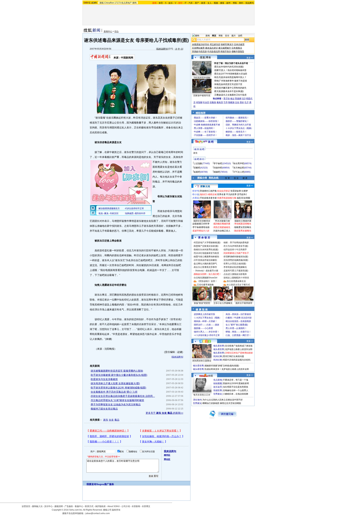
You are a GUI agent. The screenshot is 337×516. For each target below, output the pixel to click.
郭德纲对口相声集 (208, 191)
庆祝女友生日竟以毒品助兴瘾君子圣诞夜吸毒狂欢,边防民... (123, 396)
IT (185, 3)
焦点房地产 (126, 3)
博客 (235, 3)
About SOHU (113, 506)
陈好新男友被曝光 (242, 231)
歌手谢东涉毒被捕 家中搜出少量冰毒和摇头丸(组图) (119, 375)
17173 (118, 3)
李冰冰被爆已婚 (222, 221)
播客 (222, 3)
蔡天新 (217, 91)
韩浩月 (217, 77)
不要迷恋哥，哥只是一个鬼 (235, 380)
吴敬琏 (213, 102)
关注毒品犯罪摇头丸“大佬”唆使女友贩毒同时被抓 (117, 400)
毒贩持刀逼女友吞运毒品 (104, 408)
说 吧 (211, 141)
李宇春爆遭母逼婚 (201, 227)
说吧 (240, 35)
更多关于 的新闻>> (164, 413)
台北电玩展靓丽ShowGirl (205, 277)
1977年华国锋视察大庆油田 (234, 74)
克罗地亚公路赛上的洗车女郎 (238, 349)
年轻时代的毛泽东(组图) (232, 67)
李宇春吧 (218, 163)
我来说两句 (162, 49)
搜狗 (134, 3)
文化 (237, 102)
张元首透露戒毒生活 (236, 281)
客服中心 (79, 506)
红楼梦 (245, 191)
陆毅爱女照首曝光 (242, 227)
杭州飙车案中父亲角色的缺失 (232, 88)
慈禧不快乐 (225, 51)
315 (244, 98)
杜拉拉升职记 (223, 191)
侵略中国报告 (238, 51)
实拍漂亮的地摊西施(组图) (236, 260)
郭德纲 (238, 98)
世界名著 (221, 194)
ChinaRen (109, 3)
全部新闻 (136, 506)
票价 (242, 102)
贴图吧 (197, 172)
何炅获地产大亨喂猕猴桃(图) (207, 242)
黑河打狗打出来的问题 (233, 356)
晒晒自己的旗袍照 (211, 403)
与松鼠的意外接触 (201, 77)
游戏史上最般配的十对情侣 (236, 277)
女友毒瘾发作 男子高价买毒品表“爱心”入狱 (114, 391)
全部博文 (146, 506)
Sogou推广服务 (105, 484)
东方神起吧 (238, 167)
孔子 (247, 102)
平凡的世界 (231, 194)
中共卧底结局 (213, 51)
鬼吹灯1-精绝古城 (208, 194)
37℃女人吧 (238, 172)
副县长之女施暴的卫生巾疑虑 (232, 95)
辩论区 (167, 459)
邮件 (228, 3)
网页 (214, 35)
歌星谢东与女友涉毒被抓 (104, 379)
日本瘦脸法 (237, 48)
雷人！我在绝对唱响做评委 (233, 70)
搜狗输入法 (37, 506)
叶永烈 (206, 102)
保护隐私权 (100, 506)
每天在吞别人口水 (201, 395)
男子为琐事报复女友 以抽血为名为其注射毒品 (116, 404)
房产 (197, 3)
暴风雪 (220, 102)
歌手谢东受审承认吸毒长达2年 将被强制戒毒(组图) (118, 387)
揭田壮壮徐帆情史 (201, 221)
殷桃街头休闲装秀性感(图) (206, 249)
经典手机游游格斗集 (226, 198)
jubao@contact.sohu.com (97, 513)
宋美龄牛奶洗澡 (199, 51)
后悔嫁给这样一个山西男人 (235, 390)
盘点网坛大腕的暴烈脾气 (205, 263)
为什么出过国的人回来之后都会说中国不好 (223, 400)
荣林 (216, 81)
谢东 (105, 419)
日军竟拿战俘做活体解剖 (205, 260)
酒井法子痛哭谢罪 (243, 303)
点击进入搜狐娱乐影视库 (235, 274)
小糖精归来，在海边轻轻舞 (235, 394)
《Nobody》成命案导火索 (206, 270)
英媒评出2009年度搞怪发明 (236, 383)
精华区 (167, 455)
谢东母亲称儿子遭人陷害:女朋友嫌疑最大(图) (115, 383)
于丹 (225, 102)
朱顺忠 (217, 84)
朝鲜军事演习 (227, 44)
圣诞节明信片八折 (201, 231)
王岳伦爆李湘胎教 (205, 284)
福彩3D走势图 (243, 198)
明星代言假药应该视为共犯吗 (236, 360)
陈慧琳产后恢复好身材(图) (206, 246)
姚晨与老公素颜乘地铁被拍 (206, 256)
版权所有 (116, 510)
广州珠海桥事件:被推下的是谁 (233, 81)
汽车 (191, 3)
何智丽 (199, 102)
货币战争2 (242, 194)
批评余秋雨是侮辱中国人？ (233, 77)
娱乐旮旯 (217, 387)
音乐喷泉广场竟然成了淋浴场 (238, 346)
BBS (241, 3)
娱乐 (170, 3)
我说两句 (249, 3)
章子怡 (226, 98)
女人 (209, 3)
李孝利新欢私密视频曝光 (235, 267)
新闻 (208, 35)
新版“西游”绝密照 (202, 303)
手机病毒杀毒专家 (208, 198)
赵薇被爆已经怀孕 (201, 224)
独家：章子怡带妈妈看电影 (236, 242)
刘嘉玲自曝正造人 (221, 231)
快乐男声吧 (238, 163)
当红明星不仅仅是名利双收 (235, 387)
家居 (203, 3)
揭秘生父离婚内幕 (242, 221)
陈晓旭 (231, 102)
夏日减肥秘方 (224, 48)
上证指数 (198, 163)
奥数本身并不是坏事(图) (232, 91)
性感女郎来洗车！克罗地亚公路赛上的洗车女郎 (227, 369)
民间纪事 (217, 356)
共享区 (196, 198)
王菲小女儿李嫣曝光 (222, 303)
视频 (216, 3)
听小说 (196, 194)
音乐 (227, 35)
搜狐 (102, 3)
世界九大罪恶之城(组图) (235, 263)
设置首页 (26, 506)
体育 (161, 3)
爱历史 (217, 67)
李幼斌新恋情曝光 (242, 224)
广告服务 (69, 506)
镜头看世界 (218, 346)
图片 (234, 35)
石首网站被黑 (198, 48)
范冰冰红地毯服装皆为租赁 (206, 253)
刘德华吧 (218, 167)
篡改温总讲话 (211, 48)
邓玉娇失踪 (215, 44)
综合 (116, 31)
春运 (232, 98)
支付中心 (48, 506)
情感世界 (217, 390)
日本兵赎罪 (239, 44)
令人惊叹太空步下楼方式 (238, 284)
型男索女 (217, 394)
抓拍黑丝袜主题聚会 (201, 361)
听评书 (196, 191)
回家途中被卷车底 (201, 95)
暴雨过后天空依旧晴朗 (230, 403)
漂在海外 (197, 400)
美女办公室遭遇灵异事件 (205, 267)
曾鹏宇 (217, 70)
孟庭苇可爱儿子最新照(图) (236, 270)
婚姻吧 (217, 172)
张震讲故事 (235, 191)
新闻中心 (108, 31)
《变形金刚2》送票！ (207, 281)
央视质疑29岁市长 (200, 44)
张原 (216, 88)
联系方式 (89, 506)
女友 (111, 419)
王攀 (216, 95)
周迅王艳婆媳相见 (221, 227)
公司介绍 (125, 506)
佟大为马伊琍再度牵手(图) (236, 246)
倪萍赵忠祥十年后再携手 (235, 249)
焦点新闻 (217, 380)
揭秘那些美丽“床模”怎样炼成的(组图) (222, 365)
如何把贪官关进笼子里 (231, 84)
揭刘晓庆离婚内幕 (221, 224)
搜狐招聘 (58, 506)
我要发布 (91, 484)
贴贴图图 (217, 383)
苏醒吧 (197, 167)
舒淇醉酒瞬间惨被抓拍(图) (236, 256)
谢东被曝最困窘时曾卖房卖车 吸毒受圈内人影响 (117, 370)
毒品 (116, 419)
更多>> (249, 58)
